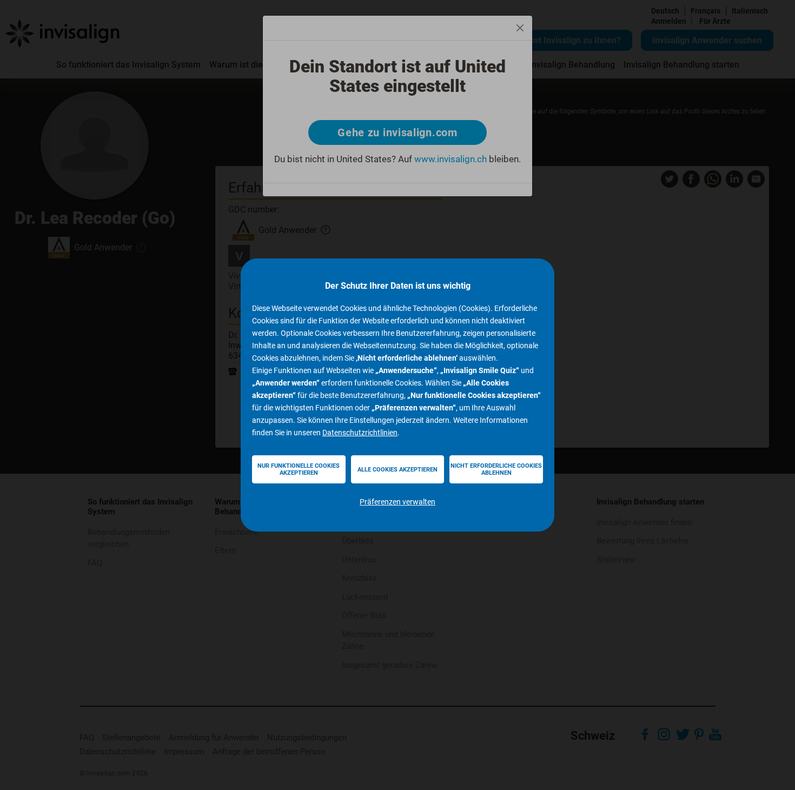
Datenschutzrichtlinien (360, 432)
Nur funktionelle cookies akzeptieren (298, 469)
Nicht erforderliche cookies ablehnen (496, 469)
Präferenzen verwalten (397, 501)
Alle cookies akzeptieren (397, 469)
